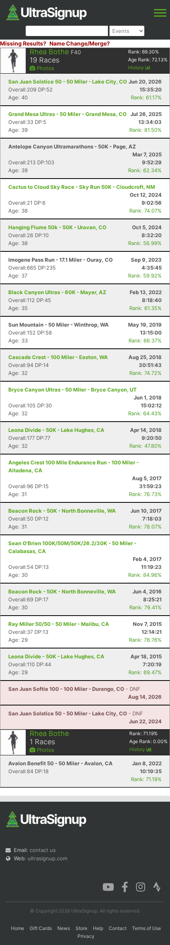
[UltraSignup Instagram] (140, 886)
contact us (43, 850)
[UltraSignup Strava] (157, 886)
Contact (118, 928)
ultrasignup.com (47, 858)
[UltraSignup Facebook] (125, 886)
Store (81, 928)
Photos (44, 68)
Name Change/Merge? (79, 43)
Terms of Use (146, 928)
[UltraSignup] (46, 11)
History (136, 67)
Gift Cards (41, 928)
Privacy (85, 936)
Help (98, 928)
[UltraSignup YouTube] (108, 886)
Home (17, 928)
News (63, 928)
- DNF (74, 689)
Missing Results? (23, 43)
